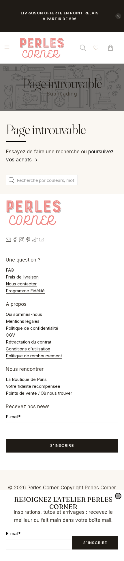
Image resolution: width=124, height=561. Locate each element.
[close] (118, 496)
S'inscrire (95, 542)
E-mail (13, 533)
